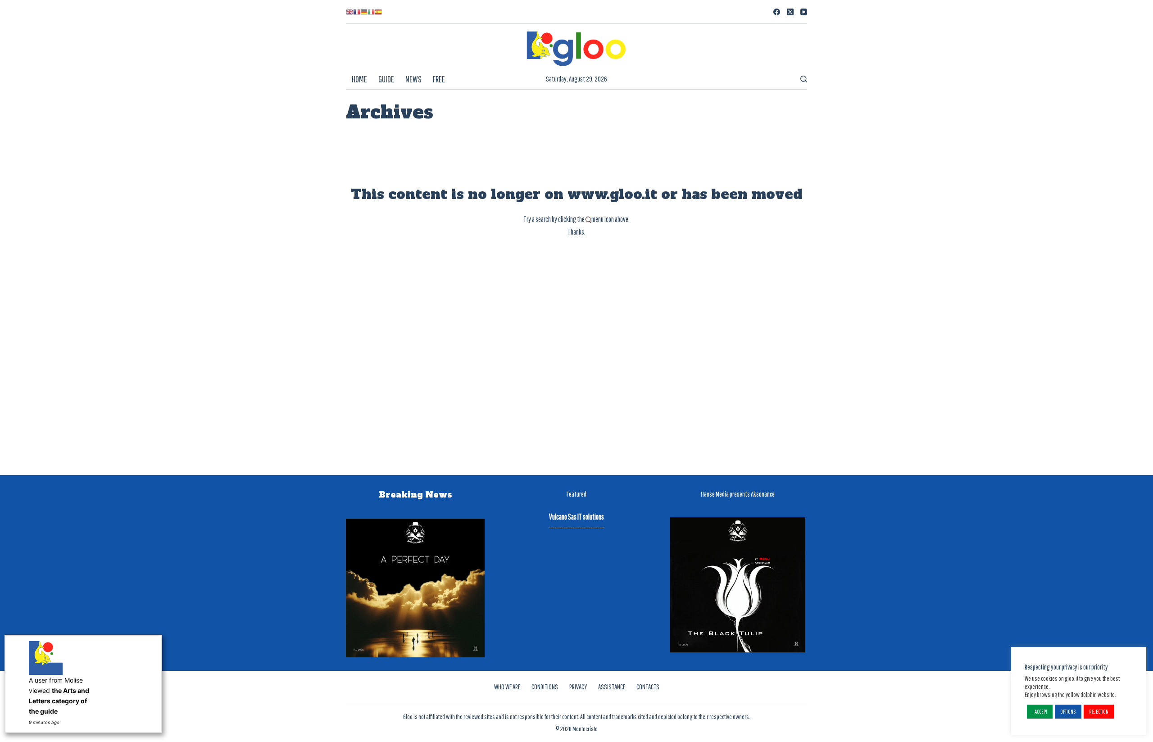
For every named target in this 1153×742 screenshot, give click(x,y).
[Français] (356, 11)
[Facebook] (776, 12)
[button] (1040, 712)
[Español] (378, 11)
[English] (349, 11)
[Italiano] (371, 11)
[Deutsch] (364, 11)
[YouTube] (803, 12)
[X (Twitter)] (790, 12)
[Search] (803, 79)
